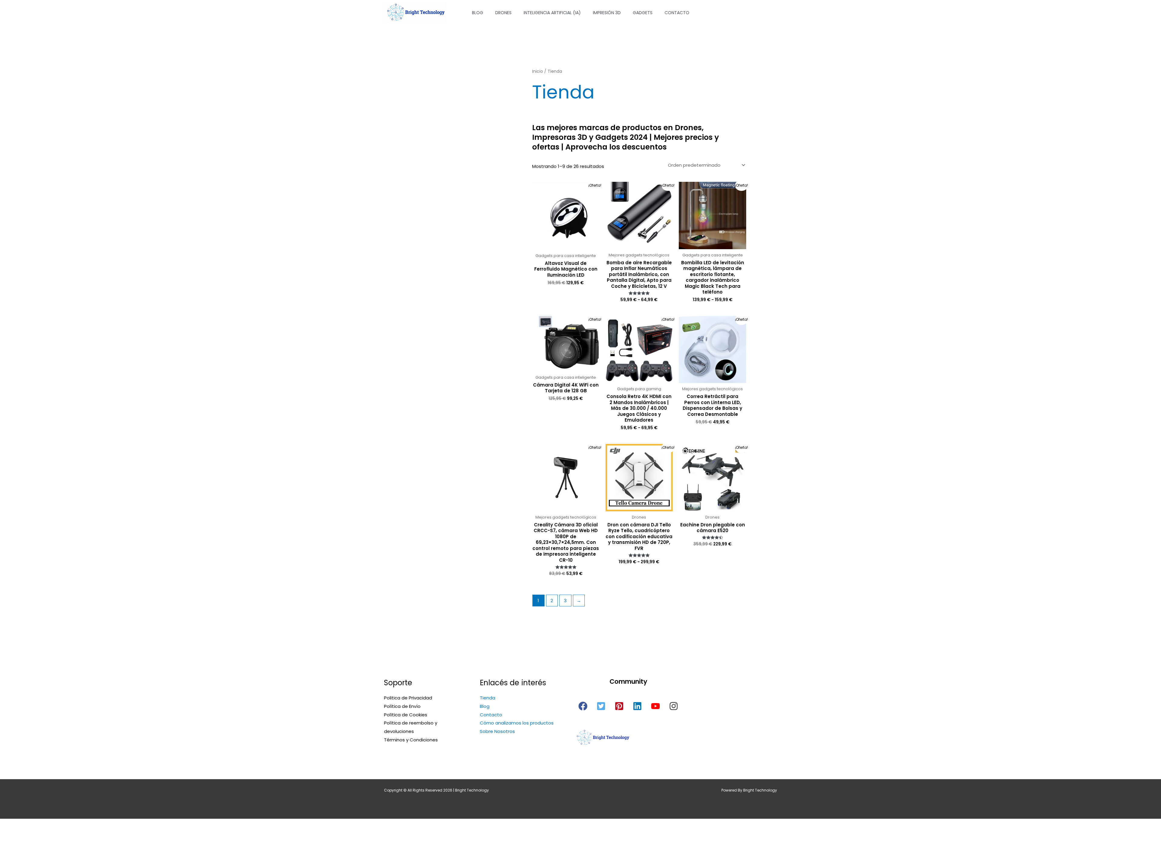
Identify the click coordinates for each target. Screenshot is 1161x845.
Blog (477, 13)
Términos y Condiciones (411, 740)
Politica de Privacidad (408, 698)
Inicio (537, 71)
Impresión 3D (607, 13)
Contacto (677, 13)
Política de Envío (402, 706)
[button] (582, 706)
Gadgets (642, 13)
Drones (503, 13)
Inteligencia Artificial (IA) (552, 13)
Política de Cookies (405, 715)
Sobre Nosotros (497, 731)
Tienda (487, 698)
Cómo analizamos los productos (517, 723)
